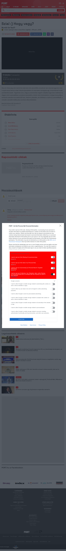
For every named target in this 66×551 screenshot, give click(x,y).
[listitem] (33, 253)
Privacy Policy (42, 325)
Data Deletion (23, 325)
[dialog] (33, 275)
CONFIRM (21, 319)
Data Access (33, 325)
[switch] (53, 257)
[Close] (60, 226)
